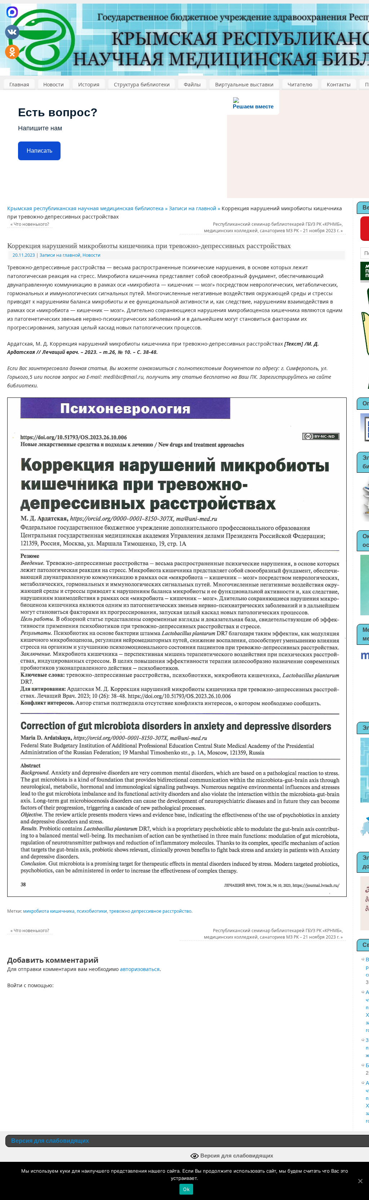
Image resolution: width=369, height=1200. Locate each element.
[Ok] (360, 1181)
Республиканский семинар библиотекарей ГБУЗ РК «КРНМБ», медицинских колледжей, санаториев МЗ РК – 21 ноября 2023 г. (273, 227)
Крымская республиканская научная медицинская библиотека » (88, 208)
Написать (39, 151)
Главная (19, 84)
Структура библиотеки (142, 84)
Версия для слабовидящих (236, 1155)
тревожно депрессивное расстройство (150, 911)
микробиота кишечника (49, 911)
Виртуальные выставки (244, 84)
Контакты (339, 84)
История (88, 84)
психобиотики (92, 911)
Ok (186, 1189)
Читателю (300, 84)
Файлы (192, 84)
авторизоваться (140, 969)
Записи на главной (60, 255)
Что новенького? (29, 224)
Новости (53, 84)
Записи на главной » (195, 208)
